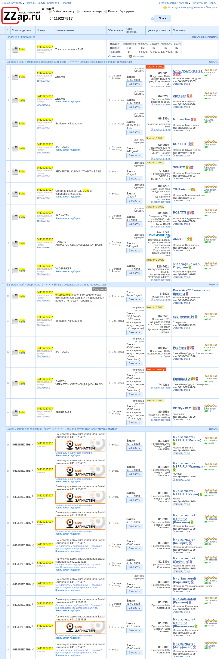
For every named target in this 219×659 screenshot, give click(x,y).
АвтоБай (179, 95)
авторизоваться (122, 61)
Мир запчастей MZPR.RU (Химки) (186, 492)
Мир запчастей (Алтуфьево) (184, 645)
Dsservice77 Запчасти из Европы (191, 291)
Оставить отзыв (181, 83)
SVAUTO (179, 167)
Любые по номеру (63, 11)
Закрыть (213, 61)
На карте (138, 56)
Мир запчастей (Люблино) (184, 559)
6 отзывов (209, 316)
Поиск (162, 18)
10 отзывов (210, 189)
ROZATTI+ (180, 144)
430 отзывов (210, 440)
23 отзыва (209, 167)
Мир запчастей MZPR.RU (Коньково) (184, 519)
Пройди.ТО (181, 378)
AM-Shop (179, 239)
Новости (66, 2)
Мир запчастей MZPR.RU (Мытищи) (188, 464)
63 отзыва (209, 347)
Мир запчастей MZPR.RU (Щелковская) (184, 623)
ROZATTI (179, 212)
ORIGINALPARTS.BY (188, 70)
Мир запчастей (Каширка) (184, 541)
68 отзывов (210, 95)
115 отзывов (210, 378)
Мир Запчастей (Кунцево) (184, 600)
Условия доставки (160, 86)
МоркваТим (181, 119)
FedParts (179, 347)
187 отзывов (210, 541)
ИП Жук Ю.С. (182, 408)
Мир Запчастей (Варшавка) (184, 580)
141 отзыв (209, 645)
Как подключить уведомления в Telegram (192, 7)
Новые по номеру (91, 11)
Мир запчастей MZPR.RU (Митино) (187, 438)
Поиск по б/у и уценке (121, 11)
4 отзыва (208, 119)
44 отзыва (209, 72)
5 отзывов (209, 265)
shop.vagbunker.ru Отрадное (187, 265)
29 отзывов (210, 239)
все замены (43, 80)
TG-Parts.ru (181, 189)
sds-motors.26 (183, 316)
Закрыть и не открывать (204, 37)
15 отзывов (210, 144)
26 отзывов (210, 408)
